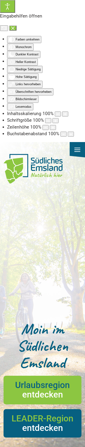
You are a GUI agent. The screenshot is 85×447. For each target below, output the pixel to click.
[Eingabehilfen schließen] (13, 28)
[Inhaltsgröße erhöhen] (65, 114)
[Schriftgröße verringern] (48, 120)
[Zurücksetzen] (4, 28)
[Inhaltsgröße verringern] (58, 114)
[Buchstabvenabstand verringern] (63, 134)
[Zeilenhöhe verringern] (45, 127)
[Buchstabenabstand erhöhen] (71, 134)
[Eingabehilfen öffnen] (7, 6)
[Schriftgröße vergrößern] (55, 120)
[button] (77, 149)
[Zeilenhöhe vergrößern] (53, 127)
